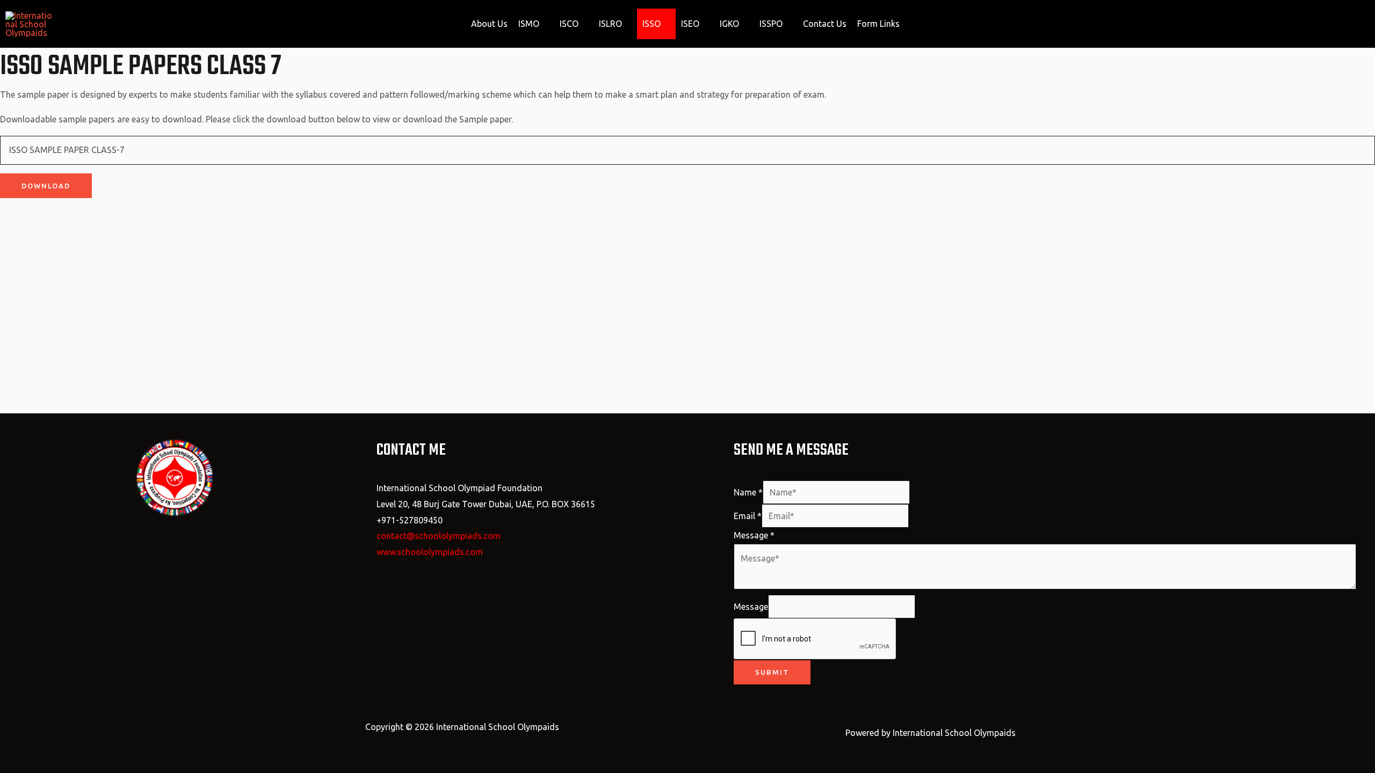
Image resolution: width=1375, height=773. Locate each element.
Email (748, 516)
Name (748, 492)
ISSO (651, 23)
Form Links (878, 23)
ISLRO (610, 23)
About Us (489, 23)
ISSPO (771, 23)
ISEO (690, 23)
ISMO (528, 23)
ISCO (569, 23)
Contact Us (824, 23)
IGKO (729, 23)
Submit (772, 672)
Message (754, 535)
